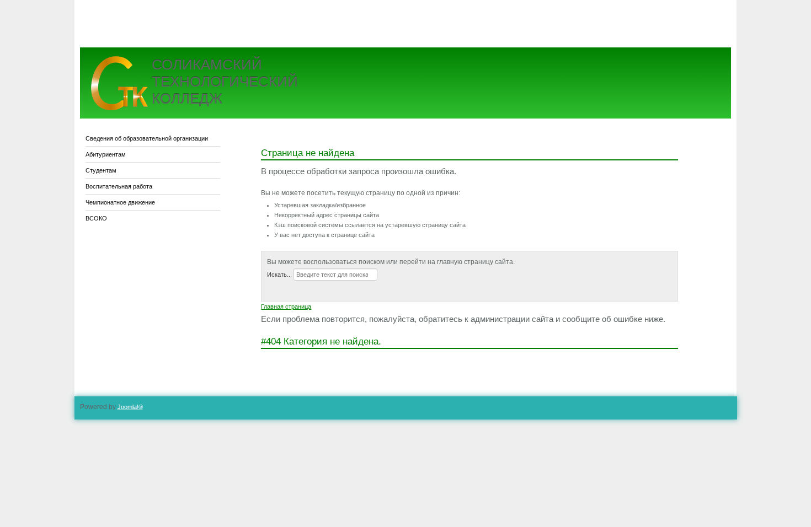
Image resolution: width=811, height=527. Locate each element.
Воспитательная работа (119, 186)
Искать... (279, 274)
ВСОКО (96, 218)
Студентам (101, 170)
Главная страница (286, 306)
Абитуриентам (106, 154)
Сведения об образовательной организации (147, 138)
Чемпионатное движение (120, 202)
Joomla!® (130, 407)
